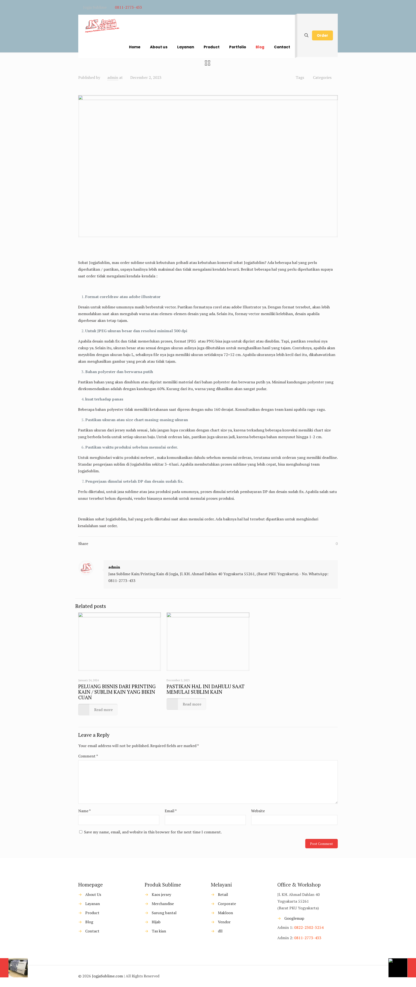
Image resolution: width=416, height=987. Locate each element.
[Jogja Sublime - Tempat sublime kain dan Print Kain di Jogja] (102, 25)
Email (171, 810)
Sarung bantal (164, 912)
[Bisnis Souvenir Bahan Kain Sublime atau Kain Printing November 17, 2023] (14, 967)
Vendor (224, 922)
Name (84, 810)
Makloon (225, 912)
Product (92, 912)
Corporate (227, 903)
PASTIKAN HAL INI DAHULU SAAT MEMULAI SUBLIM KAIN (206, 689)
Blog (89, 922)
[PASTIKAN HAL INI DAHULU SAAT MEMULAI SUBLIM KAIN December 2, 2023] (402, 967)
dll (220, 931)
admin (112, 77)
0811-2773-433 (128, 7)
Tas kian (159, 931)
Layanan (92, 903)
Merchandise (163, 903)
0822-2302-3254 (309, 927)
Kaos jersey (161, 894)
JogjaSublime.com (107, 976)
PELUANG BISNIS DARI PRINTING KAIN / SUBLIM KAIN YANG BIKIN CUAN (117, 692)
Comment (88, 756)
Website (258, 810)
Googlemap (293, 918)
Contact (92, 931)
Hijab (156, 922)
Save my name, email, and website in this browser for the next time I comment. (153, 832)
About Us (93, 894)
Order (322, 35)
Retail (223, 894)
